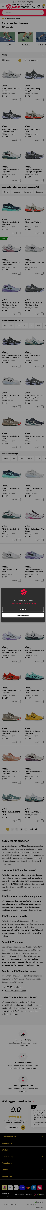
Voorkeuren (23, 609)
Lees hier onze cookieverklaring (23, 603)
